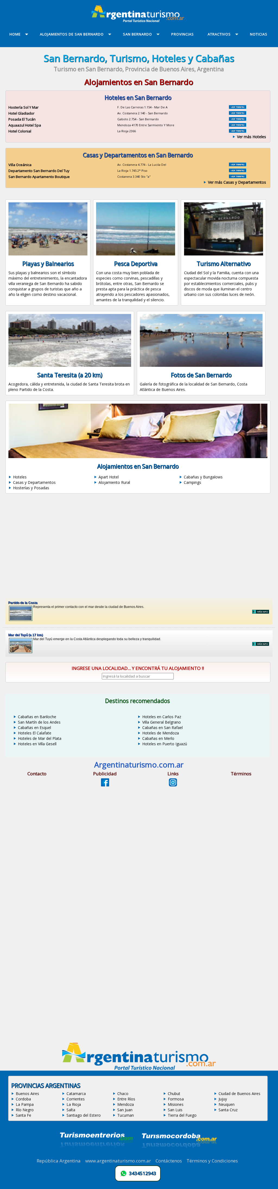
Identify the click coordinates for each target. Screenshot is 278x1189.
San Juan (124, 1109)
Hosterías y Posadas (31, 487)
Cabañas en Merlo (158, 738)
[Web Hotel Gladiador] (237, 113)
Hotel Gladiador (21, 113)
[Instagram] (173, 785)
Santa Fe (23, 1115)
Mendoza (125, 1104)
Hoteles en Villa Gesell (37, 743)
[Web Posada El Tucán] (237, 119)
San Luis (175, 1109)
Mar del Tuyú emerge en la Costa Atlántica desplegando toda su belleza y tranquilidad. (84, 637)
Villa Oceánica (19, 164)
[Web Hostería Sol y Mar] (237, 107)
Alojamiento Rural (114, 482)
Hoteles (20, 477)
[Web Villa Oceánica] (237, 165)
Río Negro (25, 1109)
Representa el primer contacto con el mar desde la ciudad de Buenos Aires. (76, 605)
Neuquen (227, 1104)
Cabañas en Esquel (34, 727)
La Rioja (74, 1104)
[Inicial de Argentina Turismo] (139, 21)
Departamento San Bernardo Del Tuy (39, 170)
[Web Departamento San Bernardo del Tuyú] (237, 171)
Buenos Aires (27, 1093)
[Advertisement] (139, 546)
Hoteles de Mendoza (160, 733)
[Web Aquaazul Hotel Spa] (237, 125)
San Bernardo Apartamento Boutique (39, 176)
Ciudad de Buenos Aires (239, 1093)
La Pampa (25, 1104)
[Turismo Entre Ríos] (96, 1155)
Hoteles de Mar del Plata (39, 738)
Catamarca (76, 1093)
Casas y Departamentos (34, 482)
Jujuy (223, 1098)
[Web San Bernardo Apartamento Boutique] (237, 177)
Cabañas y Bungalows (203, 477)
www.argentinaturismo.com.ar (118, 1161)
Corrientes (76, 1098)
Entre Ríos (126, 1098)
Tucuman (125, 1115)
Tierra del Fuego (182, 1115)
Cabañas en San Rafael (162, 727)
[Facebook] (105, 785)
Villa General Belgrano (161, 722)
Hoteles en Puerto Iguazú (164, 743)
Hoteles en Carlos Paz (161, 716)
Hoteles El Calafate (34, 733)
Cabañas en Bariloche (37, 716)
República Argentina (59, 1161)
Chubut (174, 1093)
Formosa (176, 1098)
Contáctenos (169, 1161)
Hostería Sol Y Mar (23, 107)
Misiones (176, 1104)
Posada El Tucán (22, 119)
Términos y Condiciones (212, 1161)
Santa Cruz (228, 1109)
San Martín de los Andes (39, 722)
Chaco (122, 1093)
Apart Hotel (109, 477)
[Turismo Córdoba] (179, 1155)
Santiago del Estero (84, 1115)
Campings (192, 482)
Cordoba (23, 1098)
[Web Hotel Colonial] (237, 131)
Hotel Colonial (19, 131)
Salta (71, 1109)
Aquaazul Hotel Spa (24, 125)
